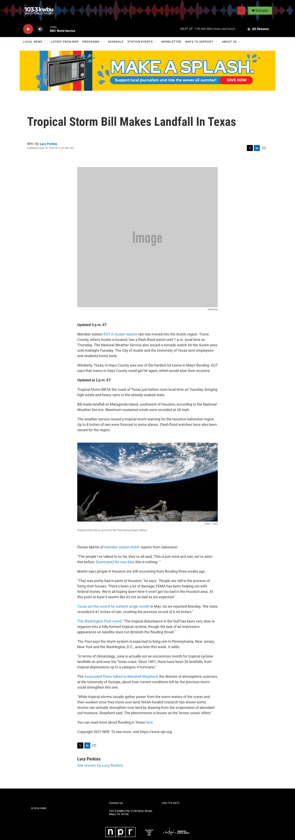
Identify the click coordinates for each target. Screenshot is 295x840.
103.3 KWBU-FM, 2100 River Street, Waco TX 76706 (131, 813)
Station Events (140, 41)
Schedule (115, 41)
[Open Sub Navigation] (45, 41)
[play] (28, 29)
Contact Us (116, 803)
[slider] (46, 29)
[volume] (40, 29)
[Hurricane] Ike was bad (115, 562)
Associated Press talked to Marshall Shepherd (121, 676)
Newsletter (171, 41)
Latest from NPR (64, 41)
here (149, 722)
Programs (90, 41)
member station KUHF (122, 547)
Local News (32, 41)
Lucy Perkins (48, 144)
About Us (229, 41)
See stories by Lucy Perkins (100, 765)
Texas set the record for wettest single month (113, 606)
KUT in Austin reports (120, 334)
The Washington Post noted (99, 621)
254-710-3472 (170, 803)
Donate (261, 10)
